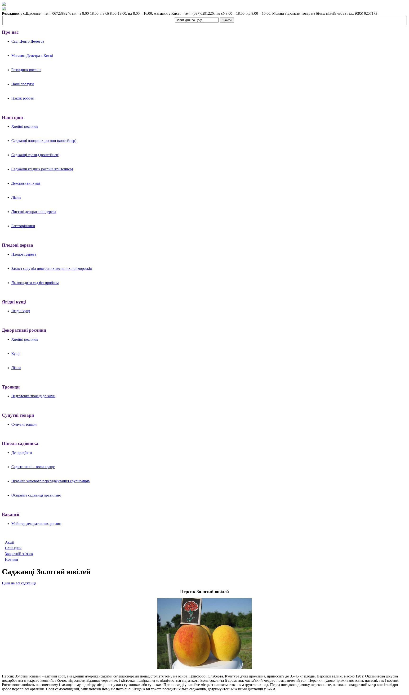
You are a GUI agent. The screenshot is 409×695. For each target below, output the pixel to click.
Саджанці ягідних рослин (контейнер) (42, 169)
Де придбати (21, 453)
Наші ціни (12, 117)
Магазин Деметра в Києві (32, 56)
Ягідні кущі (14, 301)
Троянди (11, 386)
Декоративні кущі (25, 183)
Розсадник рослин (26, 70)
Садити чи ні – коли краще (33, 467)
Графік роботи (22, 98)
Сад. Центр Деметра (27, 41)
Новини (11, 559)
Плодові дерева (17, 245)
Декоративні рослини (24, 330)
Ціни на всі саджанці (19, 583)
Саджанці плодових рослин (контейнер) (43, 141)
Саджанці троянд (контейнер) (35, 155)
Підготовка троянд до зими (33, 396)
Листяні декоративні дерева (33, 212)
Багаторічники (23, 226)
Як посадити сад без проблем (35, 283)
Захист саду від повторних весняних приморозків (51, 268)
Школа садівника (20, 443)
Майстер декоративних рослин (36, 524)
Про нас (10, 32)
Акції (9, 542)
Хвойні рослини (24, 126)
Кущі (15, 354)
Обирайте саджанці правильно (36, 495)
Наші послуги (22, 84)
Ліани (16, 197)
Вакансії (10, 514)
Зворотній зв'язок (19, 554)
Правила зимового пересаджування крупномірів (50, 481)
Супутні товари (18, 415)
